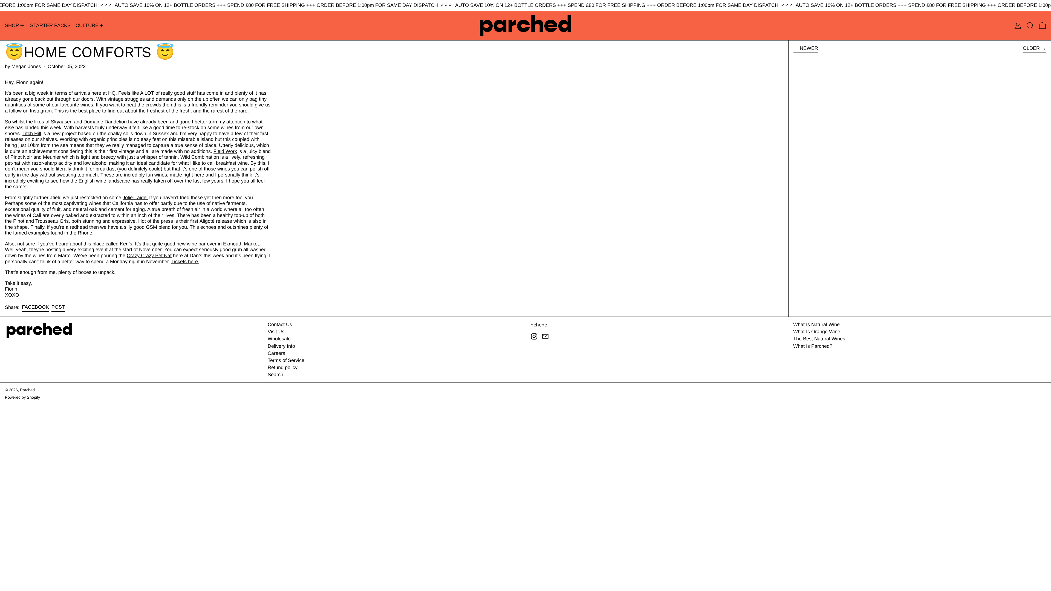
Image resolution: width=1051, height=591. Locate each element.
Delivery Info (281, 346)
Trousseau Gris (52, 221)
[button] (1030, 25)
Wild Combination (199, 157)
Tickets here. (185, 261)
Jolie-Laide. (135, 197)
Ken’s (126, 244)
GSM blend (158, 227)
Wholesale (279, 338)
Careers (276, 353)
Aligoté (207, 221)
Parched (27, 390)
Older (1031, 48)
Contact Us (280, 324)
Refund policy (283, 367)
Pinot (18, 221)
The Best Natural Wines (819, 338)
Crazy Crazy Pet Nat (149, 255)
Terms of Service (286, 360)
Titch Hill (31, 133)
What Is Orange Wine (816, 331)
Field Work (225, 151)
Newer (809, 48)
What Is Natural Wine (816, 324)
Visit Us (276, 331)
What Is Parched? (812, 346)
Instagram (41, 111)
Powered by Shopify (22, 397)
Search (275, 374)
